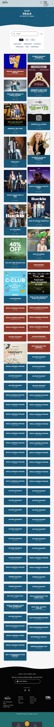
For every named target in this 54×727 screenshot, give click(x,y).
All (21, 40)
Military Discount (19, 46)
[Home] (20, 3)
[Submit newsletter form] (37, 681)
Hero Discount (37, 44)
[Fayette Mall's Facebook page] (25, 690)
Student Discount (34, 46)
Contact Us (20, 703)
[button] (48, 3)
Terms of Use (33, 701)
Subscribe (20, 697)
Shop (33, 40)
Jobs (19, 701)
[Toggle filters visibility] (41, 34)
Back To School (17, 44)
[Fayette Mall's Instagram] (29, 690)
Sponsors (32, 697)
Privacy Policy (33, 699)
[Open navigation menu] (27, 724)
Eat (27, 40)
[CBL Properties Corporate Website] (45, 697)
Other (27, 46)
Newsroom (20, 699)
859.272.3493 (6, 707)
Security (32, 703)
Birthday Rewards (27, 44)
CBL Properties (23, 714)
